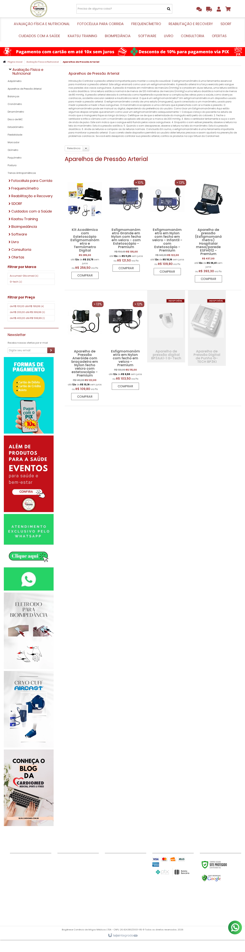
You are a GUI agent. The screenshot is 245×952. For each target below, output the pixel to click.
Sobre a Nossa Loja (23, 869)
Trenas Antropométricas (22, 173)
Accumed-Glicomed (24, 275)
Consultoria (65, 907)
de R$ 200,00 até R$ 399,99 (27, 312)
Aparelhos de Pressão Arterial (25, 88)
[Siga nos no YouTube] (122, 860)
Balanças (13, 96)
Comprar (85, 275)
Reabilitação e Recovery (74, 874)
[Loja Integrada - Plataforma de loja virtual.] (122, 935)
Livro (60, 902)
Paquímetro (14, 157)
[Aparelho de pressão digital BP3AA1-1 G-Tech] (166, 326)
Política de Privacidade (26, 883)
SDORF (61, 878)
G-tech (16, 281)
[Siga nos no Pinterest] (109, 866)
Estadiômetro (15, 127)
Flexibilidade (15, 134)
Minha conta (19, 864)
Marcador (13, 142)
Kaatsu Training (68, 888)
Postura (12, 165)
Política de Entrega (23, 878)
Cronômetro (15, 104)
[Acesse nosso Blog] (122, 866)
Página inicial (15, 61)
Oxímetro (13, 150)
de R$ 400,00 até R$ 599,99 (27, 318)
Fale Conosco (19, 859)
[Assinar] (51, 350)
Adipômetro (14, 81)
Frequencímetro (68, 869)
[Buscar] (168, 9)
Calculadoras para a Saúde (29, 893)
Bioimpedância (67, 893)
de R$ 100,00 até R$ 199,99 (27, 306)
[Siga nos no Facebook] (109, 860)
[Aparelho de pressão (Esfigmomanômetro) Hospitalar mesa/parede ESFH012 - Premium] (208, 227)
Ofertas (62, 912)
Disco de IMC (15, 119)
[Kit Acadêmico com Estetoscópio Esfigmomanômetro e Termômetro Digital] (85, 226)
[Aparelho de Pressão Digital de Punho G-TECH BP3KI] (207, 328)
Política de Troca (22, 888)
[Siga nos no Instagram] (134, 860)
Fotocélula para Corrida (74, 864)
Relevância (73, 148)
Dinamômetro (16, 111)
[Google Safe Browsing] (219, 878)
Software (63, 898)
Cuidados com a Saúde (74, 883)
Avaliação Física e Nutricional (42, 61)
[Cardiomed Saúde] (38, 8)
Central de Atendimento (27, 874)
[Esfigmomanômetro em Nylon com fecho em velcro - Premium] (126, 342)
